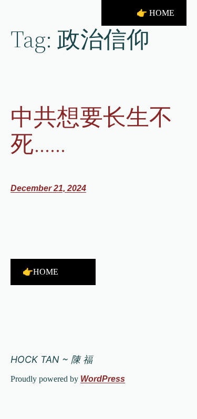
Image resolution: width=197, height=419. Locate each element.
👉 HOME (155, 12)
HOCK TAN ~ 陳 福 (51, 359)
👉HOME (40, 271)
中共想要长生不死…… (91, 130)
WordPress (102, 378)
